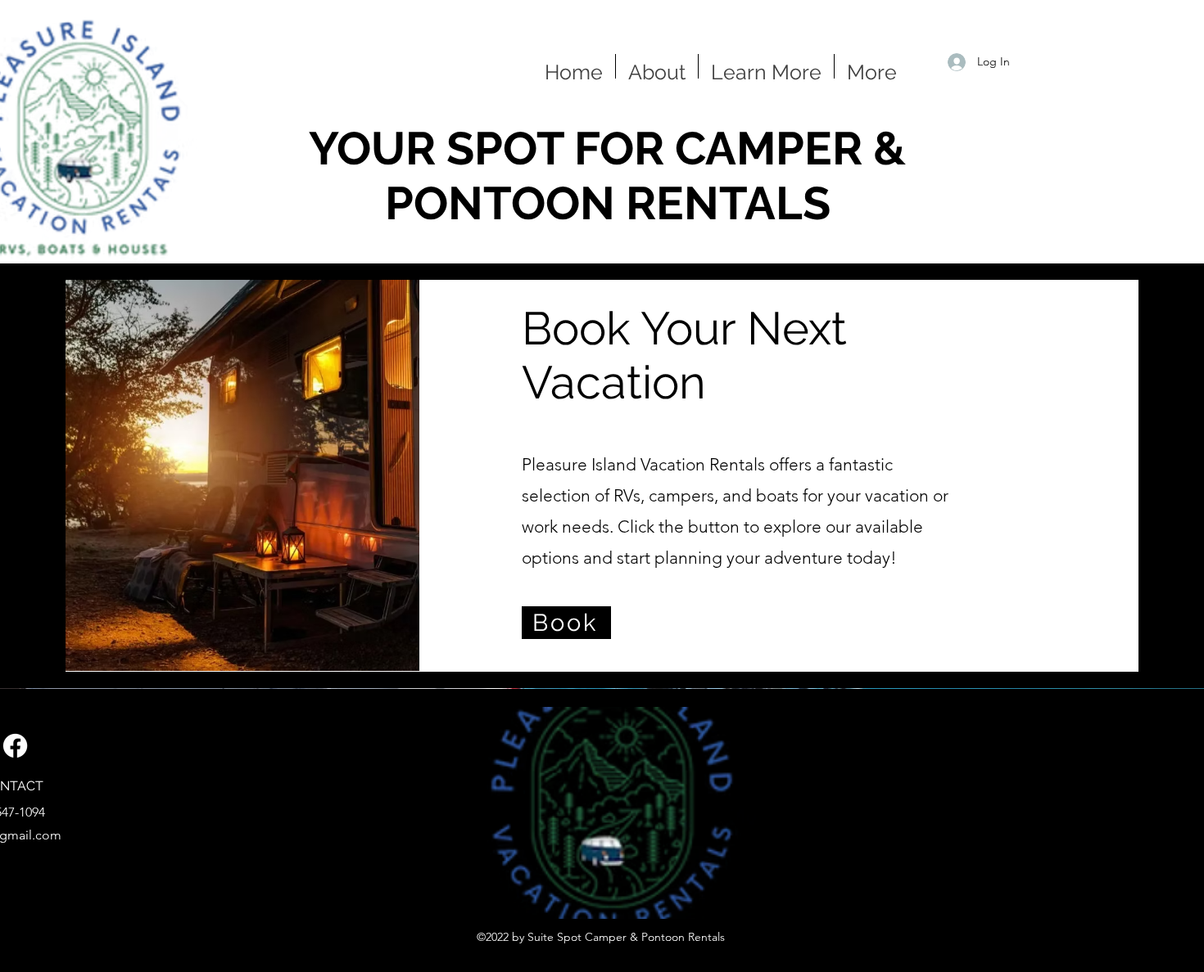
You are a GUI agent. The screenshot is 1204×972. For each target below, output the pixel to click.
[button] (766, 66)
